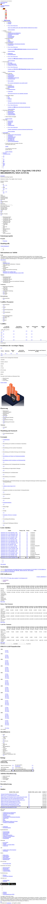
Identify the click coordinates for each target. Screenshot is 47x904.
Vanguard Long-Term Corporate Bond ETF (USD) (11, 805)
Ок (1, 901)
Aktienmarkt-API (11, 138)
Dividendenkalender (12, 54)
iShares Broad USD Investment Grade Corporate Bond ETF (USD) (14, 796)
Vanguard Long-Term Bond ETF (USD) (9, 807)
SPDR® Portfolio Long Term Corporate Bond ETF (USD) (12, 798)
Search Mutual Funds (12, 63)
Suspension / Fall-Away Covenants (10, 514)
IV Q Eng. (7, 664)
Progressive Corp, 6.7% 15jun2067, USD (9, 554)
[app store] (4, 884)
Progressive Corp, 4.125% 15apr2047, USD (9, 548)
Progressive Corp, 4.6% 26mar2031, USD (9, 532)
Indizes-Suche (10, 74)
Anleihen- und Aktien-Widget (8, 844)
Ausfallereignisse (6, 439)
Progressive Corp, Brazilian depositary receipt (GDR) (13, 272)
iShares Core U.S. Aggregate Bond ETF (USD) (10, 795)
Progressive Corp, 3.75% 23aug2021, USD (9, 553)
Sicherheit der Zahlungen (8, 876)
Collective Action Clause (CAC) (9, 486)
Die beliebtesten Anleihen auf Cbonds (10, 821)
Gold (9, 97)
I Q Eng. (6, 650)
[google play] (12, 884)
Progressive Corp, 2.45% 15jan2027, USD (9, 550)
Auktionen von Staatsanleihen (9, 836)
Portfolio (9, 23)
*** (3, 185)
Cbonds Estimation (6, 815)
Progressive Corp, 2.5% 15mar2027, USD (9, 537)
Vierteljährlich (5, 580)
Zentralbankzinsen (11, 78)
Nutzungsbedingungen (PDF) (8, 894)
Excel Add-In (10, 120)
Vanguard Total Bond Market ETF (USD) (9, 794)
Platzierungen (5, 833)
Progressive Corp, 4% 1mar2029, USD (8, 544)
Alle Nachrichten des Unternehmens (7, 571)
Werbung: (5, 892)
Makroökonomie (11, 87)
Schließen (2, 6)
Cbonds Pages (10, 45)
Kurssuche (10, 35)
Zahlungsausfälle (6, 832)
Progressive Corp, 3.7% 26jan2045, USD (9, 551)
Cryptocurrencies (11, 75)
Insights (10, 118)
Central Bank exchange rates (13, 77)
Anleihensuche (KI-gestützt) (13, 34)
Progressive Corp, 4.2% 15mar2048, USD (9, 547)
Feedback (5, 893)
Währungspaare (11, 76)
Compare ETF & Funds (12, 65)
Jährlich (4, 581)
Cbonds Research (11, 113)
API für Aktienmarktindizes (13, 141)
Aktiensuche (10, 53)
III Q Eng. (7, 657)
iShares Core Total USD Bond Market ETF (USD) (11, 802)
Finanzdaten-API (11, 140)
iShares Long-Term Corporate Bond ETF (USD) (10, 801)
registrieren (9, 902)
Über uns (4, 152)
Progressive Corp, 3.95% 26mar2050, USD (9, 542)
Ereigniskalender (11, 36)
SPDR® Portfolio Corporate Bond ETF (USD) (10, 804)
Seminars (7, 118)
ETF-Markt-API (11, 139)
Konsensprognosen (11, 89)
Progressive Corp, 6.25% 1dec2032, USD (9, 555)
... (3, 167)
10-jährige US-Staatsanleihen (8, 822)
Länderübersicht (11, 86)
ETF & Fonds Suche (7, 863)
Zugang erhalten (3, 382)
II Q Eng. (7, 651)
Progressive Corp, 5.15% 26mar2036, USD (9, 534)
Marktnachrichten (11, 111)
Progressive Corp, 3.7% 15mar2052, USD (9, 539)
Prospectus (5, 240)
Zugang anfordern (8, 151)
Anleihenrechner (11, 125)
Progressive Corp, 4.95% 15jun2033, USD (9, 535)
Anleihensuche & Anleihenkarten (14, 33)
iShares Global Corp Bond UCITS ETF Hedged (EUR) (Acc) (13, 799)
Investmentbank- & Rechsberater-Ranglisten (16, 43)
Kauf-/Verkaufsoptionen (7, 835)
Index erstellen (6, 857)
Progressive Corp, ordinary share (9, 271)
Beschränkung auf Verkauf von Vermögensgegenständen (14, 456)
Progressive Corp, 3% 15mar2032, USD (8, 538)
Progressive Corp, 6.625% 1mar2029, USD (9, 557)
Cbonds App (10, 122)
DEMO (6, 146)
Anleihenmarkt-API (11, 136)
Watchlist (9, 22)
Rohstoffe (10, 98)
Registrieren (7, 5)
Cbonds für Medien (11, 114)
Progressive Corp (6, 263)
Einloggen (2, 5)
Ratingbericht (17, 766)
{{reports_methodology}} (41, 576)
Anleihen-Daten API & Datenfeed (14, 134)
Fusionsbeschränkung (7, 502)
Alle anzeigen (3, 259)
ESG (9, 39)
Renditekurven (11, 41)
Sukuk (9, 40)
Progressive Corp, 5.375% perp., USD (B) (9, 545)
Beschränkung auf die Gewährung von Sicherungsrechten (14, 460)
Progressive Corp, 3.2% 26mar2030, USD (9, 541)
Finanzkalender (11, 37)
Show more (2, 601)
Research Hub (10, 112)
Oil (8, 96)
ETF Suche (10, 62)
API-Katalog (10, 135)
